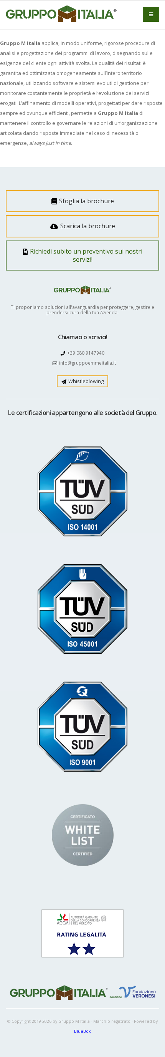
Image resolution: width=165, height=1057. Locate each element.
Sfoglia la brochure (86, 201)
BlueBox (82, 1031)
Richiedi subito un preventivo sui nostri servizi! (85, 255)
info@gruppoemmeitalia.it (87, 363)
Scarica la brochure (87, 226)
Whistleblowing (85, 381)
